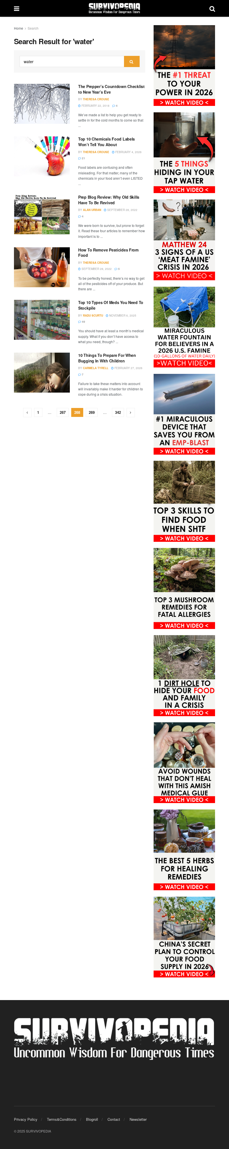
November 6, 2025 (122, 315)
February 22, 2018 (95, 106)
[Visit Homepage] (114, 8)
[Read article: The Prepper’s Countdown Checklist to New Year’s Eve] (42, 104)
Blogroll (92, 1119)
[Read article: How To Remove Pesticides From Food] (42, 267)
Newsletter (138, 1119)
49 (83, 322)
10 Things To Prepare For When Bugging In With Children (107, 358)
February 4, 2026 (128, 152)
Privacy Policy (25, 1119)
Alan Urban (92, 210)
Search (33, 28)
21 (83, 158)
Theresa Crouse (96, 99)
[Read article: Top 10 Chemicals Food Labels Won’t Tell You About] (42, 156)
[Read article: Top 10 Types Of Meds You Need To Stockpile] (42, 320)
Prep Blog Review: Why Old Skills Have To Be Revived (108, 199)
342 (118, 412)
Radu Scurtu (93, 315)
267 (63, 412)
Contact (114, 1119)
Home (18, 28)
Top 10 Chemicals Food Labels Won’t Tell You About (106, 141)
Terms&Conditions (62, 1119)
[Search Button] (212, 8)
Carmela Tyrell (95, 368)
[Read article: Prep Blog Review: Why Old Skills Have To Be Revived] (42, 214)
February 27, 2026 (128, 368)
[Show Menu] (16, 8)
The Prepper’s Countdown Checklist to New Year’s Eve (111, 89)
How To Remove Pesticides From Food (108, 252)
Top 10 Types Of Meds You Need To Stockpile (110, 305)
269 (92, 412)
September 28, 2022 (121, 210)
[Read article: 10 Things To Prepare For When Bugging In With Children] (42, 373)
